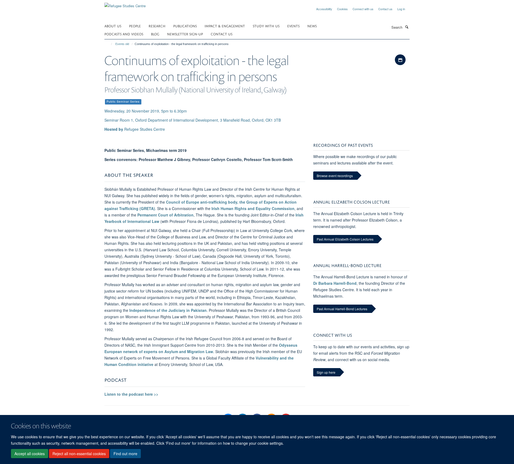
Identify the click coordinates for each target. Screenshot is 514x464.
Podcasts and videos (123, 33)
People (135, 25)
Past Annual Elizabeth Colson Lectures (345, 239)
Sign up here (326, 372)
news (312, 25)
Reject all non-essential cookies (79, 453)
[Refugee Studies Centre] (125, 3)
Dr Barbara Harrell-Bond (335, 283)
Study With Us (266, 25)
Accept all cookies (29, 453)
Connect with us (363, 9)
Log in (401, 9)
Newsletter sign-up (185, 33)
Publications (185, 25)
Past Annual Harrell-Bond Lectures (342, 308)
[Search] (407, 27)
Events (293, 25)
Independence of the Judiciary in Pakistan (168, 310)
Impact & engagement (225, 25)
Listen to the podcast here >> (131, 394)
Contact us (385, 9)
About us (112, 25)
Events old (122, 44)
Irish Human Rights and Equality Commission (252, 208)
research (157, 25)
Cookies (342, 9)
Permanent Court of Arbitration (165, 215)
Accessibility (324, 9)
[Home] (109, 44)
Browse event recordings (335, 175)
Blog (155, 33)
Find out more (125, 453)
